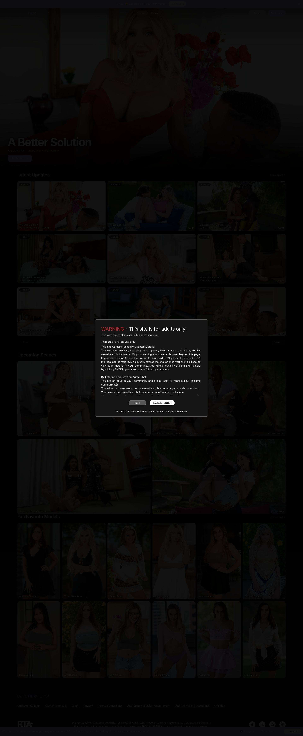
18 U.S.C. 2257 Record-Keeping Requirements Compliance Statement (151, 411)
